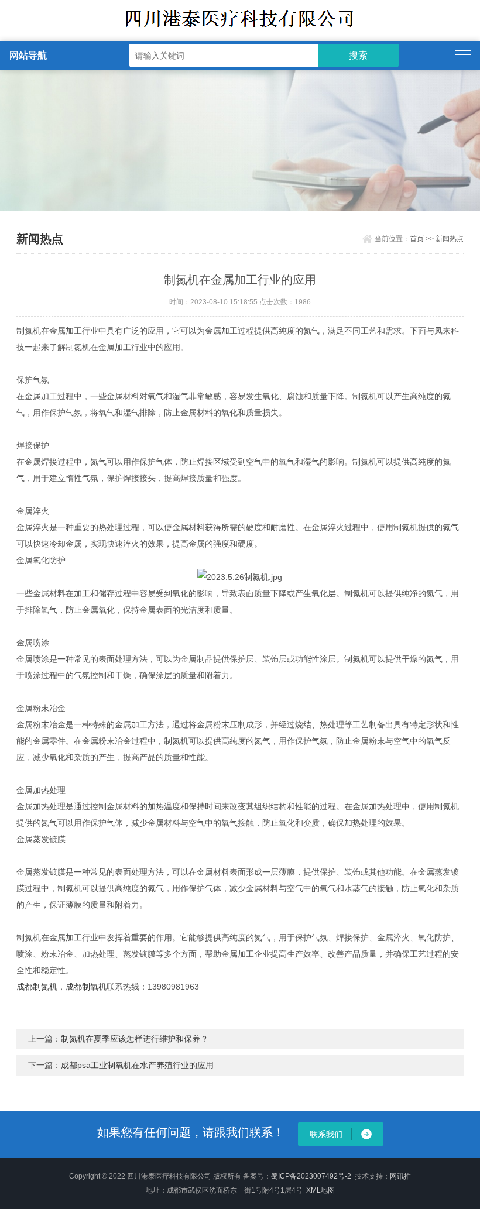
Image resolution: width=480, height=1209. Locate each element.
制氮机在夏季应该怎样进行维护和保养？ (134, 1038)
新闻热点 (450, 239)
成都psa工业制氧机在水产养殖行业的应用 (137, 1065)
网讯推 (400, 1176)
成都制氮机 (36, 986)
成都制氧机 (86, 986)
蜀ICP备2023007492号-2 (311, 1176)
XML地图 (320, 1190)
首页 (417, 239)
